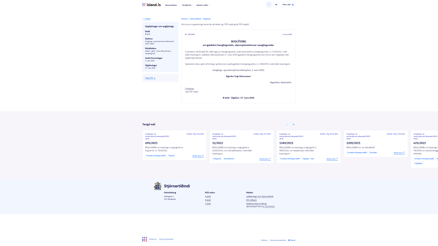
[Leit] (269, 4)
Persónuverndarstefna (278, 240)
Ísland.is (153, 239)
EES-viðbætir (251, 200)
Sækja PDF (149, 78)
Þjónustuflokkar (171, 5)
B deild (208, 200)
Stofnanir (264, 240)
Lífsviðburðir (186, 5)
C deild (208, 203)
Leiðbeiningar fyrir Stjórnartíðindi (259, 196)
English (293, 240)
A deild (208, 196)
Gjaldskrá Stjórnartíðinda (256, 203)
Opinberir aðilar (202, 5)
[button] (276, 4)
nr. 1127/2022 (268, 206)
